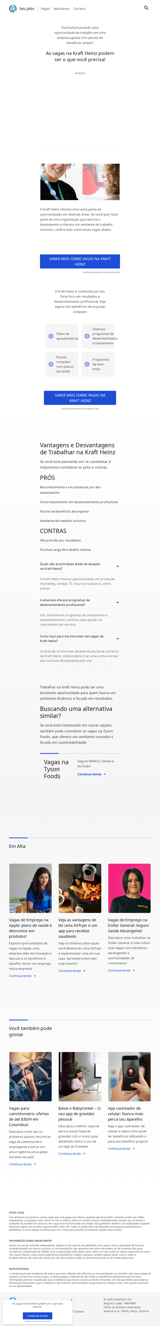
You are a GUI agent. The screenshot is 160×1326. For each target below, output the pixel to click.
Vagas (45, 8)
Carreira (79, 8)
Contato (79, 1311)
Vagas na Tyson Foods (56, 769)
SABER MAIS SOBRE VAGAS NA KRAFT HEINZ (80, 261)
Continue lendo (38, 1316)
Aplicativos (61, 8)
